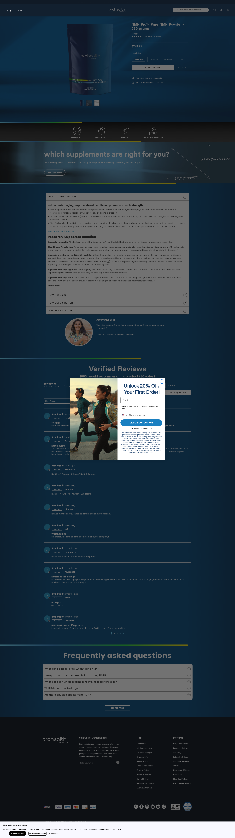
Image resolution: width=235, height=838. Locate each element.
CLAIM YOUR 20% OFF (141, 422)
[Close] (232, 824)
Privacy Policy (116, 829)
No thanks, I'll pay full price (141, 428)
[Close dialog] (162, 381)
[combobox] (124, 415)
